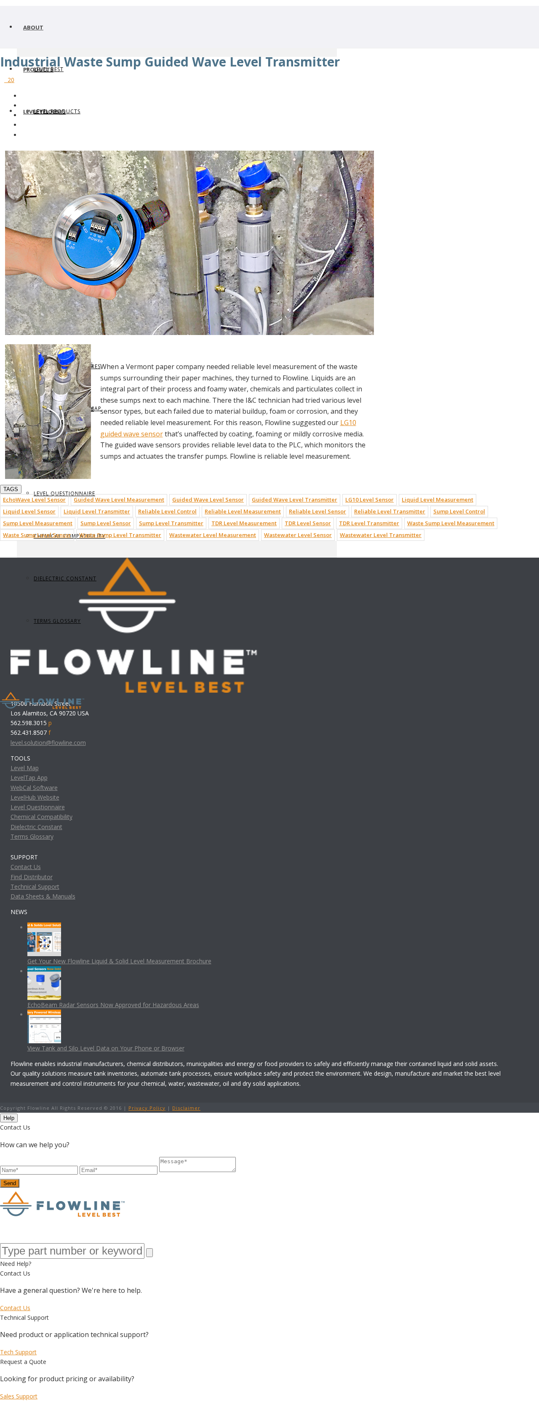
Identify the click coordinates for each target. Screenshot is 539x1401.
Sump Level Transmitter (171, 523)
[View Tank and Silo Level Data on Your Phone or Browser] (44, 1014)
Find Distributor (32, 877)
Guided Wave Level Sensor (208, 499)
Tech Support (18, 1352)
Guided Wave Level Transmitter (294, 499)
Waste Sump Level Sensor (37, 535)
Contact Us (26, 867)
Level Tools (41, 111)
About (33, 27)
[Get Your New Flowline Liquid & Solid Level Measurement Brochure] (44, 927)
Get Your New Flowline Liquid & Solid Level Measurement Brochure (119, 961)
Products (38, 69)
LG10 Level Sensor (369, 499)
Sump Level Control (459, 511)
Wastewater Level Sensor (298, 535)
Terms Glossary (32, 836)
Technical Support (35, 887)
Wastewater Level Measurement (212, 535)
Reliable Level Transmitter (389, 511)
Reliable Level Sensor (317, 511)
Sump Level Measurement (37, 523)
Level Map (25, 768)
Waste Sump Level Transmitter (120, 535)
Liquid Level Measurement (437, 499)
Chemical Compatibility (41, 817)
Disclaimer (186, 1108)
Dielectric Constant (36, 827)
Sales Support (18, 1396)
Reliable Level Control (167, 511)
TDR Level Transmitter (369, 523)
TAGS (10, 489)
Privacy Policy (146, 1108)
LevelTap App (29, 778)
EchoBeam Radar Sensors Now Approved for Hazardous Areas (113, 1005)
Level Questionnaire (38, 807)
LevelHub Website (35, 797)
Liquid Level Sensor (29, 511)
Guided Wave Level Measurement (119, 499)
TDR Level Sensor (308, 523)
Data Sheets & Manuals (43, 896)
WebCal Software (34, 788)
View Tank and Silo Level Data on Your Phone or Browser (105, 1048)
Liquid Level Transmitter (97, 511)
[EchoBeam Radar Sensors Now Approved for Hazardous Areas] (44, 971)
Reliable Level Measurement (243, 511)
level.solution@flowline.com (48, 743)
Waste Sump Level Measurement (450, 523)
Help (8, 1118)
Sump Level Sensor (105, 523)
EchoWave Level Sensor (34, 499)
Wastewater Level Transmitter (381, 535)
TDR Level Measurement (244, 523)
